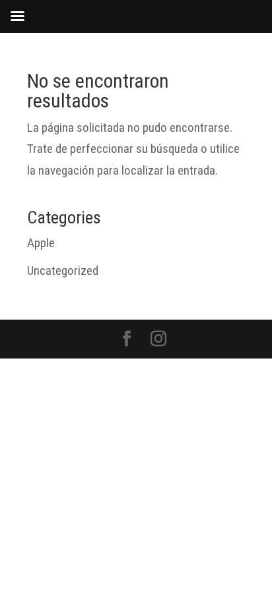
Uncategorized (62, 270)
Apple (41, 242)
